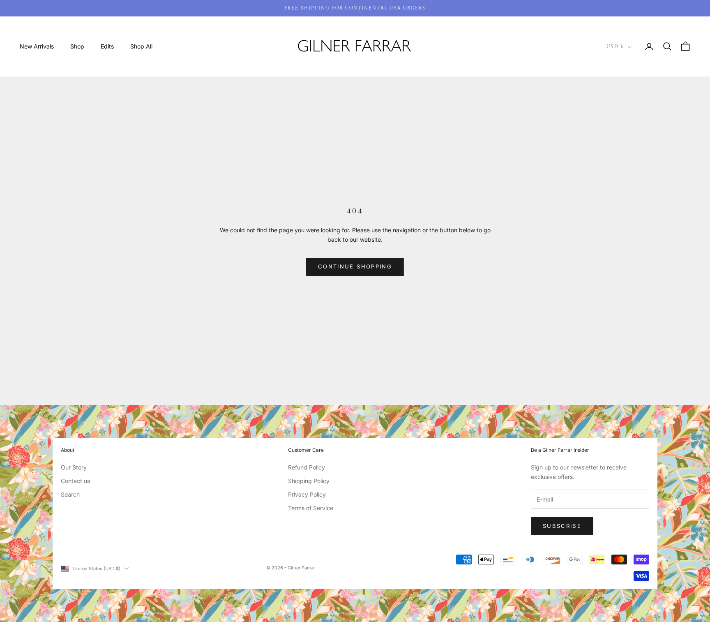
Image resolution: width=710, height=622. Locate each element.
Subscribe (562, 526)
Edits (107, 46)
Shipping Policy (309, 480)
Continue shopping (355, 266)
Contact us (75, 480)
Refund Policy (306, 467)
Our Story (74, 467)
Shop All (141, 46)
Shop (77, 46)
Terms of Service (310, 507)
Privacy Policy (307, 494)
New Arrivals (37, 46)
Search (70, 494)
